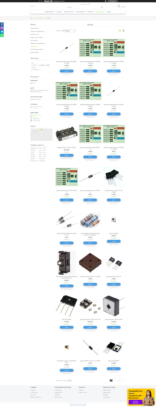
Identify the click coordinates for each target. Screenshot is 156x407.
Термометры (58, 390)
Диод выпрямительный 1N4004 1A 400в (114, 62)
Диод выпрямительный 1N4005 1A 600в (66, 105)
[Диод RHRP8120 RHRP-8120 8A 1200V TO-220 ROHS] (90, 220)
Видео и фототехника (36, 37)
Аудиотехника (49, 11)
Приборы (90, 11)
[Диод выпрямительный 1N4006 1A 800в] (90, 91)
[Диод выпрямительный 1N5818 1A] (66, 177)
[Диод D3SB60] (114, 220)
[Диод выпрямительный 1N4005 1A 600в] (66, 91)
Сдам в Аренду (34, 52)
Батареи (59, 11)
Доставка (33, 395)
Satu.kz (85, 404)
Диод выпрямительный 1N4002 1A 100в (66, 62)
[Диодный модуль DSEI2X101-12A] (90, 306)
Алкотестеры (58, 397)
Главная (32, 390)
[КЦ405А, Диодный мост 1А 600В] (90, 263)
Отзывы (81, 390)
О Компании (33, 392)
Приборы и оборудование (37, 43)
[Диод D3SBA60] (66, 306)
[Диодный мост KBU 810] (114, 263)
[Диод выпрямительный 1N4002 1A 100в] (66, 48)
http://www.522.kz (37, 115)
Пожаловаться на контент (80, 405)
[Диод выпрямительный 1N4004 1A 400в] (114, 48)
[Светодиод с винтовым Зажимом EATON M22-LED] (66, 263)
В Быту (109, 11)
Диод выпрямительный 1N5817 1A (90, 148)
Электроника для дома (36, 49)
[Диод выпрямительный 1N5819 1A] (90, 177)
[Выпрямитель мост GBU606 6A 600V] (66, 347)
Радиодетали (100, 11)
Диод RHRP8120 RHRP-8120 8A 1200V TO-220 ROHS (90, 234)
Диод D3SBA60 (66, 319)
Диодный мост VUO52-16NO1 (66, 147)
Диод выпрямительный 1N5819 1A (90, 191)
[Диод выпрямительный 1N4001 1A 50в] (114, 91)
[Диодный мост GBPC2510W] (114, 306)
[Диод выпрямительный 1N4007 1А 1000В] (114, 134)
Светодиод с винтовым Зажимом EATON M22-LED (66, 277)
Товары (35, 18)
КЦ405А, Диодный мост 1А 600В (90, 276)
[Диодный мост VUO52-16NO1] (66, 134)
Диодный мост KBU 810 (113, 276)
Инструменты (80, 11)
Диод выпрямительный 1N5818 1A (66, 191)
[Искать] (102, 7)
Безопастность (69, 11)
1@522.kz (34, 117)
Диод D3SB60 (113, 233)
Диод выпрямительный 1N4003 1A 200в (90, 62)
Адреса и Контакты (35, 397)
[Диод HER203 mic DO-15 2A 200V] (90, 347)
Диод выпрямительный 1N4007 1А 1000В (114, 148)
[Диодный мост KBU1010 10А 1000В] (114, 177)
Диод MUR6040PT (113, 361)
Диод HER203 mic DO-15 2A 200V (90, 361)
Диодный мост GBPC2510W (113, 319)
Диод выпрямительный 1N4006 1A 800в (90, 105)
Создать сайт (56, 1)
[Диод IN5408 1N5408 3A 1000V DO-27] (66, 220)
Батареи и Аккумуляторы (37, 31)
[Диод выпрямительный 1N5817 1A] (90, 134)
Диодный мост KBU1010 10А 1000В (114, 191)
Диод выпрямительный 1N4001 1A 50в (114, 105)
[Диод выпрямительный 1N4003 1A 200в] (90, 48)
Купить (67, 71)
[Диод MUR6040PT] (114, 347)
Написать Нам (83, 392)
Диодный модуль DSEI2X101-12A (90, 319)
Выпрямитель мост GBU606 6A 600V (66, 361)
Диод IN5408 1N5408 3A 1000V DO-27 (66, 234)
